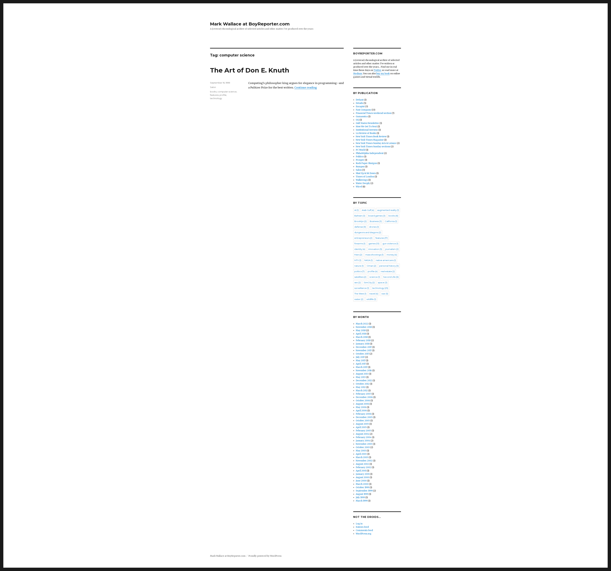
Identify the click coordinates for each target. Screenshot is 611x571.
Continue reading (305, 87)
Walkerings (362, 180)
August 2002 (362, 464)
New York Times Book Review (371, 136)
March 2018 (362, 337)
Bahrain (359, 215)
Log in (359, 523)
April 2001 (361, 470)
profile (223, 95)
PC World (360, 150)
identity (359, 249)
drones (374, 227)
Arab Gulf (368, 210)
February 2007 (363, 394)
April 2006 (361, 410)
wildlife (371, 299)
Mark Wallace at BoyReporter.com (250, 24)
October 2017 (362, 353)
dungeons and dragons (367, 232)
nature (359, 266)
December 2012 (364, 380)
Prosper (360, 160)
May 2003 (361, 450)
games (374, 243)
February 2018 (363, 340)
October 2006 (363, 400)
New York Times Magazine (370, 140)
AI (356, 210)
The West (360, 293)
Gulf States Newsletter (367, 123)
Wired (359, 186)
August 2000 (362, 477)
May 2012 (361, 387)
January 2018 (362, 343)
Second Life (391, 277)
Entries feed (362, 527)
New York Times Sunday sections (373, 146)
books (213, 91)
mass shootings (374, 254)
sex (357, 282)
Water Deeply (363, 183)
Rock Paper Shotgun (366, 163)
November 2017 (364, 350)
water (358, 299)
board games (376, 215)
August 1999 (362, 494)
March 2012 (362, 390)
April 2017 (361, 363)
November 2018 (364, 327)
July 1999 (360, 497)
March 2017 (361, 367)
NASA (368, 260)
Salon (213, 87)
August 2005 (362, 424)
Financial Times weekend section (373, 113)
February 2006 (363, 414)
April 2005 (361, 427)
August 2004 (362, 434)
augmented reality (388, 210)
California (391, 221)
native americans (386, 260)
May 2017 (360, 360)
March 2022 (362, 323)
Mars (358, 254)
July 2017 (360, 357)
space (382, 282)
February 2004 (363, 437)
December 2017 (364, 347)
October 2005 (363, 420)
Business (376, 221)
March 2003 (362, 457)
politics (359, 271)
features (214, 95)
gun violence (390, 243)
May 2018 (361, 330)
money (392, 254)
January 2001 (362, 474)
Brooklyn (360, 221)
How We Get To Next (366, 126)
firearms (359, 243)
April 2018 (361, 333)
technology (216, 98)
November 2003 (364, 444)
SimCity (369, 282)
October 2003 (363, 447)
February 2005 (363, 430)
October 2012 (362, 384)
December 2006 (364, 397)
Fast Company (363, 109)
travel (373, 293)
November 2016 (364, 370)
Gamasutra (362, 116)
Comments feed (364, 530)
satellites (360, 277)
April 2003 (361, 454)
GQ (357, 119)
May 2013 (361, 377)
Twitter (377, 70)
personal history (389, 266)
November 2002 (364, 460)
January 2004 (363, 440)
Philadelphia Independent (369, 153)
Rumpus (360, 166)
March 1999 (362, 500)
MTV (357, 260)
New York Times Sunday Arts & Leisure (376, 143)
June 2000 (361, 480)
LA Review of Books (366, 133)
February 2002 (363, 467)
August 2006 (362, 404)
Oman (371, 266)
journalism (392, 249)
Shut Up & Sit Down (366, 173)
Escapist (360, 106)
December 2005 (364, 417)
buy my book (383, 73)
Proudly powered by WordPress (264, 556)
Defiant (360, 99)
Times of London (365, 176)
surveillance (361, 288)
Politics (359, 156)
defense (360, 227)
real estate (388, 271)
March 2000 (362, 484)
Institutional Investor (367, 130)
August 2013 (362, 374)
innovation (375, 249)
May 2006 (361, 407)
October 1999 (362, 487)
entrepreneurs (363, 238)
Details (359, 103)
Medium (357, 73)
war (384, 293)
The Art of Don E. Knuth (249, 70)
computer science (227, 91)
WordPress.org (363, 533)
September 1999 (364, 490)
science (374, 277)
